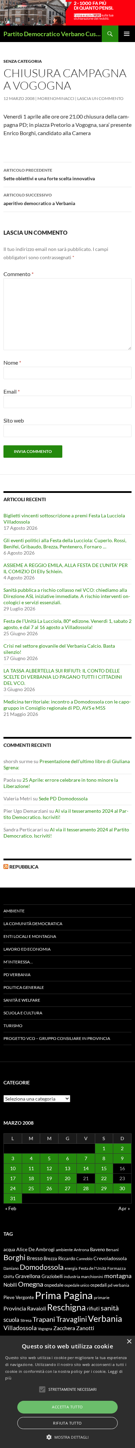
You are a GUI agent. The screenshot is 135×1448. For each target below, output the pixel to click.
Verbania (105, 1318)
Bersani (112, 1249)
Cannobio (84, 1258)
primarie (101, 1297)
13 (67, 1168)
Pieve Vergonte (18, 1297)
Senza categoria (22, 61)
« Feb (10, 1208)
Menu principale (126, 34)
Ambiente (14, 910)
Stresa (26, 1320)
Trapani (44, 1319)
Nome (12, 362)
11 (31, 1168)
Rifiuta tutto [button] (67, 1423)
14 (86, 1168)
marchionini (92, 1276)
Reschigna (66, 1307)
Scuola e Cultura (22, 1012)
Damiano (11, 1268)
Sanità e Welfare (21, 1000)
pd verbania (118, 1285)
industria (72, 1276)
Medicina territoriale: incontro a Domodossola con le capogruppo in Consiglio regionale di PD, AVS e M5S (67, 705)
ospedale (53, 1285)
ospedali (98, 1285)
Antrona (81, 1249)
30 (122, 1188)
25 (31, 1188)
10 (13, 1168)
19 (49, 1178)
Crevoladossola (110, 1258)
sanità (110, 1308)
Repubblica (23, 867)
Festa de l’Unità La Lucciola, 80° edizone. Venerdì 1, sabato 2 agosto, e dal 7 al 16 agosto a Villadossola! (67, 624)
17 (13, 1178)
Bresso (35, 1258)
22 (104, 1178)
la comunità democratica (32, 923)
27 (67, 1188)
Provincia (14, 1308)
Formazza (116, 1268)
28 (86, 1188)
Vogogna (45, 1328)
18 (31, 1178)
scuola (11, 1319)
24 (13, 1188)
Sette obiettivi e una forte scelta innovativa (49, 174)
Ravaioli (36, 1308)
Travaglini (71, 1319)
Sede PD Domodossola (63, 798)
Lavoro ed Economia (27, 949)
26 (49, 1188)
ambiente (64, 1249)
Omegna (30, 1284)
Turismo (12, 1025)
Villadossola (20, 1327)
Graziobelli (52, 1276)
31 (13, 1198)
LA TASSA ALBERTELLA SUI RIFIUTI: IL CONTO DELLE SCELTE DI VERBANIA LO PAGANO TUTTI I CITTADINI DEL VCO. (62, 677)
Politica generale (23, 987)
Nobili (10, 1285)
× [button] (129, 1341)
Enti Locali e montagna (29, 936)
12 (49, 1168)
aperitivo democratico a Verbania (39, 199)
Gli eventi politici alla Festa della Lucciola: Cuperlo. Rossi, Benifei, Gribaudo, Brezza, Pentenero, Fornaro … (64, 543)
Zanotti (85, 1328)
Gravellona (27, 1276)
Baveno (97, 1249)
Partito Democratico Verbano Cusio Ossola (52, 34)
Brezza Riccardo (59, 1258)
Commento (18, 274)
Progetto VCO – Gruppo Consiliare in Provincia (56, 1038)
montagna (118, 1275)
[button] (67, 1437)
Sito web (13, 420)
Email (11, 391)
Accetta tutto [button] (67, 1406)
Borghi (14, 1257)
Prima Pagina (64, 1295)
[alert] (67, 1392)
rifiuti (93, 1308)
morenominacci (55, 98)
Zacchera (64, 1328)
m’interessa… (18, 961)
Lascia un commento (100, 98)
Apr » (124, 1208)
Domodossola (42, 1267)
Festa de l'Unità (92, 1268)
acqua (9, 1249)
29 (104, 1188)
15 (104, 1168)
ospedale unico (76, 1285)
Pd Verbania (16, 974)
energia (71, 1268)
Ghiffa (8, 1276)
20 (67, 1178)
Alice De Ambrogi (35, 1249)
